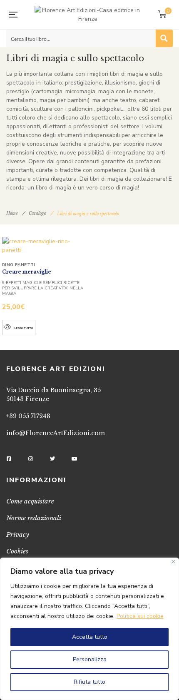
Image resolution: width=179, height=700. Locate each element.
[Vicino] (173, 561)
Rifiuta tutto (89, 682)
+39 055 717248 (28, 416)
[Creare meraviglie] (44, 245)
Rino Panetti (18, 265)
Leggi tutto (24, 328)
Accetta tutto (89, 637)
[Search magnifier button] (164, 38)
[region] (89, 629)
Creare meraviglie (26, 272)
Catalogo (37, 213)
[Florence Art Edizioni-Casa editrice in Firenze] (87, 14)
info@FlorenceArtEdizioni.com (55, 433)
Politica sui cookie (140, 616)
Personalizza (90, 659)
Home (12, 213)
